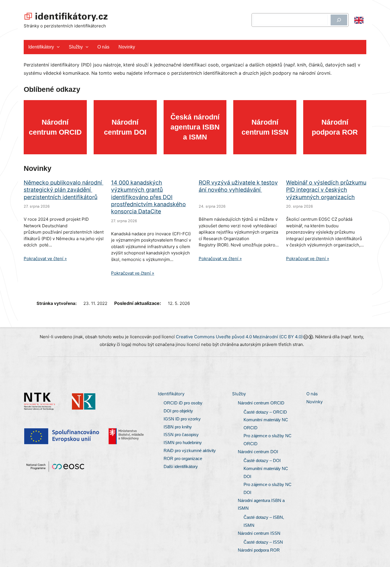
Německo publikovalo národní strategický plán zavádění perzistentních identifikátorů (63, 190)
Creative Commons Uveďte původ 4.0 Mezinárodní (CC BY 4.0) (239, 336)
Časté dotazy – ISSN (263, 542)
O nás (103, 46)
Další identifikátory (181, 466)
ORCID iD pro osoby (183, 402)
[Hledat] (339, 20)
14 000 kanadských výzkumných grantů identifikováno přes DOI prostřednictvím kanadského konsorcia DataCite (148, 197)
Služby (76, 46)
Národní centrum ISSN (259, 533)
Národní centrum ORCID (261, 402)
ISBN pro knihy (178, 426)
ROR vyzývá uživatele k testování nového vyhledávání (238, 186)
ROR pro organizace (183, 458)
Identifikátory (41, 46)
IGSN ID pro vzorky (182, 418)
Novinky (126, 46)
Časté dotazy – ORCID (265, 412)
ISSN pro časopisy (181, 434)
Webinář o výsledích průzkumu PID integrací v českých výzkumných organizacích (326, 190)
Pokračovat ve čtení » (45, 258)
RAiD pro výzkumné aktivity (190, 450)
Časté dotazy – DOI (262, 460)
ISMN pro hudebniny (183, 442)
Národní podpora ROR (259, 550)
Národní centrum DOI (258, 451)
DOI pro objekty (178, 410)
